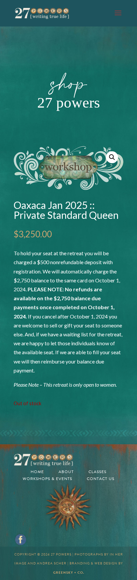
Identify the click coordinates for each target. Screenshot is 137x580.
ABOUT (66, 472)
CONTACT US (100, 479)
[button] (112, 157)
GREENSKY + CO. (68, 572)
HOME (37, 472)
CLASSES (97, 472)
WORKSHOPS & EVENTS (47, 479)
